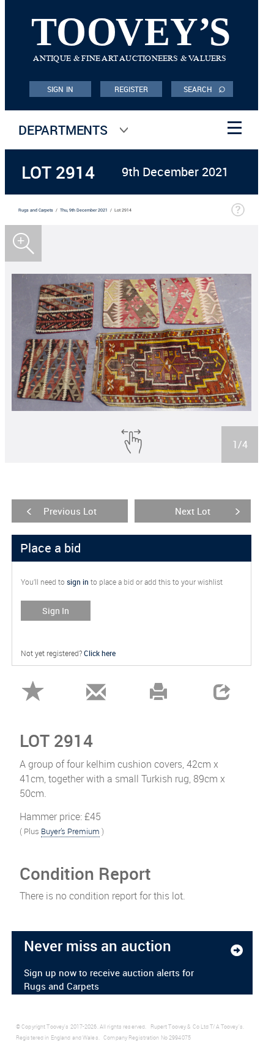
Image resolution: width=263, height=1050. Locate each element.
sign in (78, 582)
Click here (100, 653)
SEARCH (204, 88)
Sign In (55, 610)
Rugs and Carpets (35, 210)
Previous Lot (70, 511)
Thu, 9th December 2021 (84, 210)
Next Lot (192, 511)
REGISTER (131, 89)
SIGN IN (60, 89)
